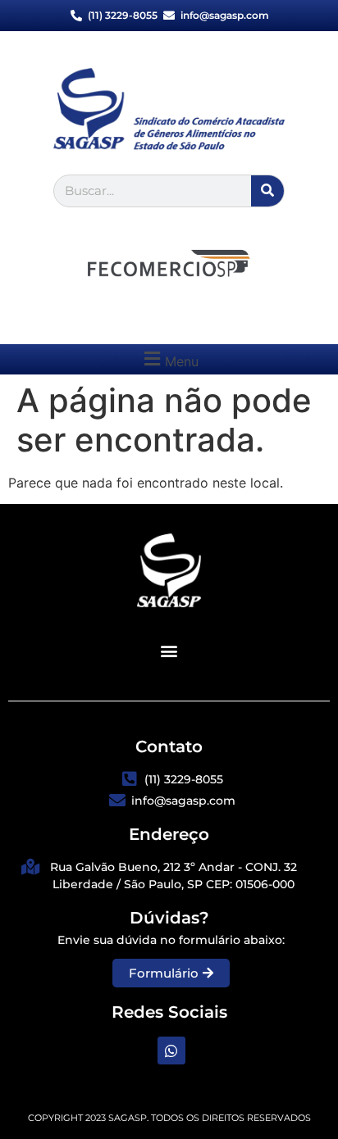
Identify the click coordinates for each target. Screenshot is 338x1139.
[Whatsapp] (171, 1050)
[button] (169, 359)
